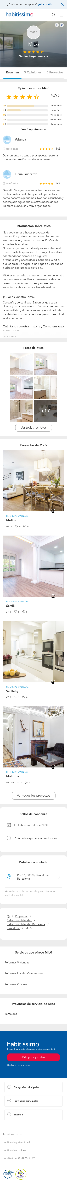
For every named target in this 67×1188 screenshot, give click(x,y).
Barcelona (13, 928)
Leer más (8, 336)
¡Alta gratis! (45, 4)
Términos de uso (13, 1134)
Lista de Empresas (15, 1123)
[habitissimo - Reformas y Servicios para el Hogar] (16, 15)
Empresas (21, 916)
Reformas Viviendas (19, 920)
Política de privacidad (16, 1142)
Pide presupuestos (33, 1182)
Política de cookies (14, 1150)
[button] (33, 1087)
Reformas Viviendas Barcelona (26, 924)
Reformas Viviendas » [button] (18, 516)
